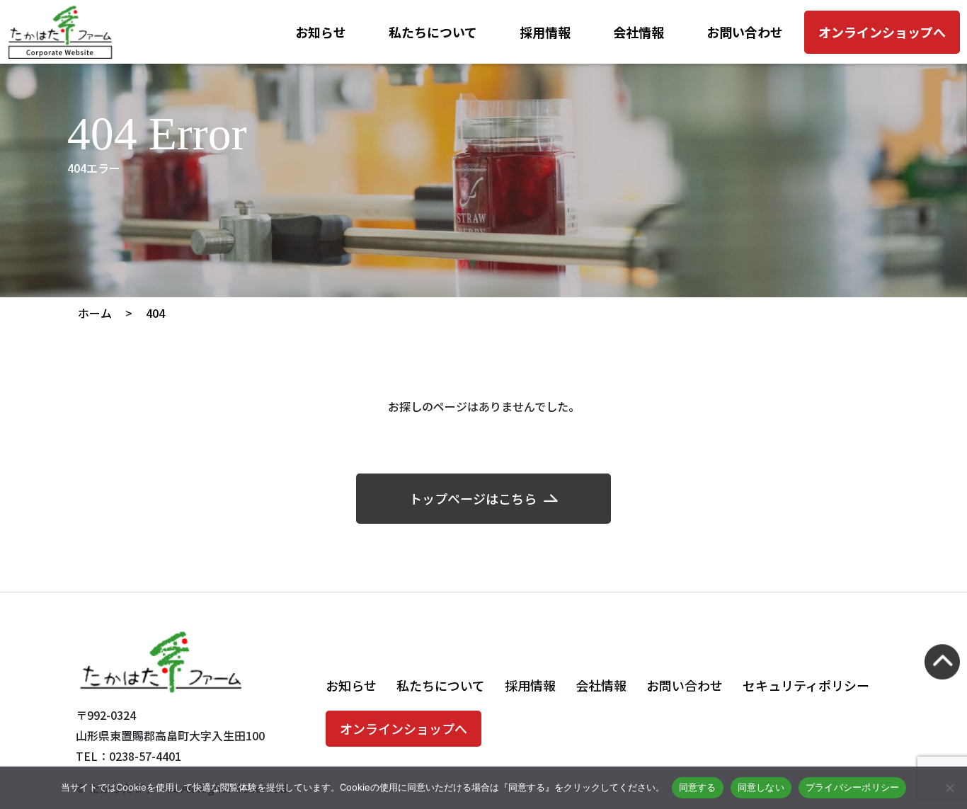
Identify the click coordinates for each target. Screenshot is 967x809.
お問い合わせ (744, 32)
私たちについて (433, 32)
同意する (697, 787)
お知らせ (320, 32)
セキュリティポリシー (806, 685)
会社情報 (638, 32)
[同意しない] (949, 788)
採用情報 (545, 32)
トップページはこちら (473, 498)
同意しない (761, 787)
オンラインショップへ (882, 32)
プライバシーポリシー (853, 787)
